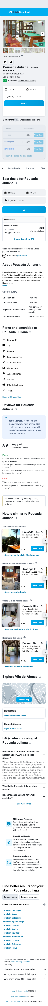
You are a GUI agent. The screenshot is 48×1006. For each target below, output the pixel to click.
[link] (21, 555)
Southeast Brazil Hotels (19, 996)
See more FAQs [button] (24, 803)
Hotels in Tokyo (10, 947)
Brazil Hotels (23, 991)
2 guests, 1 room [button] (13, 96)
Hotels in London (11, 940)
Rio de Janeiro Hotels (13, 1002)
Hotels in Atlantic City (13, 936)
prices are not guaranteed (20, 961)
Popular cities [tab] (10, 897)
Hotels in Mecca (10, 914)
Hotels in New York (11, 932)
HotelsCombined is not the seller (19, 969)
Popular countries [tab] (29, 897)
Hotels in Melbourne (12, 917)
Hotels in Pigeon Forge (13, 921)
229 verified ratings (27, 80)
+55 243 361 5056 (11, 76)
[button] (4, 12)
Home (13, 991)
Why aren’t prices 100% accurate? (20, 978)
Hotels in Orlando (11, 925)
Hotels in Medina (10, 929)
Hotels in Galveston (12, 944)
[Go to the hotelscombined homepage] (19, 12)
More (4, 285)
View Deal (37, 548)
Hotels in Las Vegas (12, 910)
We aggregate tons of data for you (20, 974)
